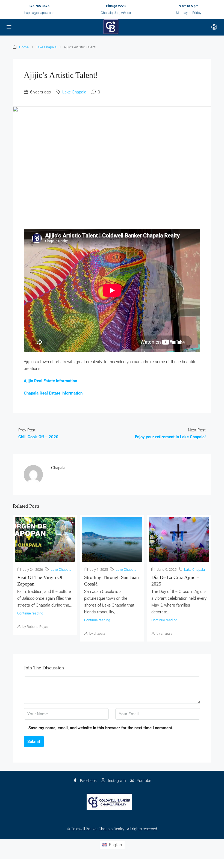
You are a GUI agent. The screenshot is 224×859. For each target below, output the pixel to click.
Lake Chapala (46, 47)
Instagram (116, 780)
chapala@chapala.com (39, 13)
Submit (33, 741)
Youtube (143, 780)
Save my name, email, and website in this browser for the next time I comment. (100, 727)
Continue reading (30, 613)
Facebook (88, 780)
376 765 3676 (39, 6)
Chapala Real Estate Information (53, 393)
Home (24, 47)
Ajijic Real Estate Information (50, 380)
